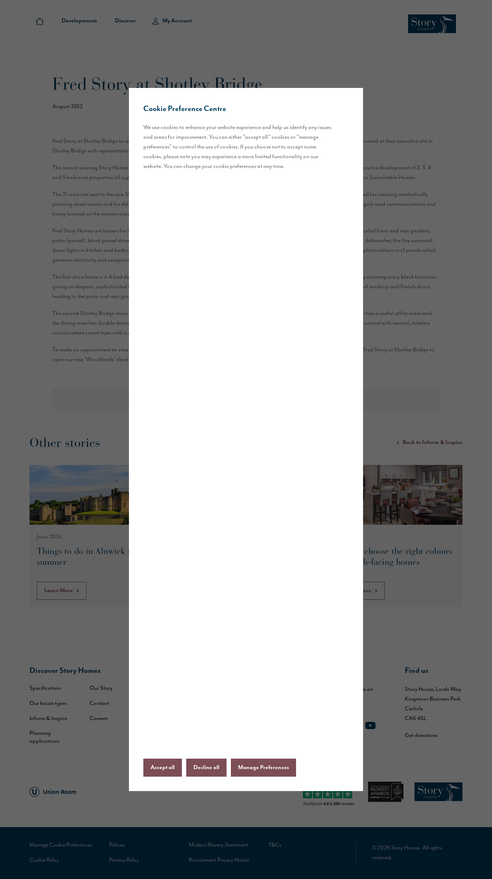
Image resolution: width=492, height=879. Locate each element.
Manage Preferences (263, 767)
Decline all (206, 767)
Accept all (163, 767)
